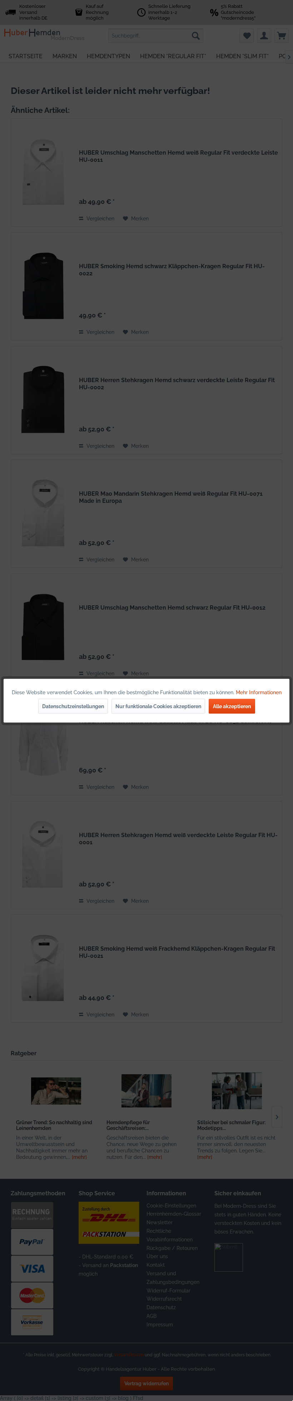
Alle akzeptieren (232, 706)
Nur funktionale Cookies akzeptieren (158, 706)
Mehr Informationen (259, 692)
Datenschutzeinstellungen (73, 706)
